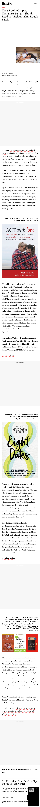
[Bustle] (7, 3)
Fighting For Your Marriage (25, 708)
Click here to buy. (8, 355)
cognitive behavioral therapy (13, 296)
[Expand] (30, 789)
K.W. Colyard (6, 72)
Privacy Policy (5, 802)
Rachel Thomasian (9, 697)
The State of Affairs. (9, 714)
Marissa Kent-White (9, 338)
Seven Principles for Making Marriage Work (18, 711)
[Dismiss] (36, 789)
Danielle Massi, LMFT (10, 523)
